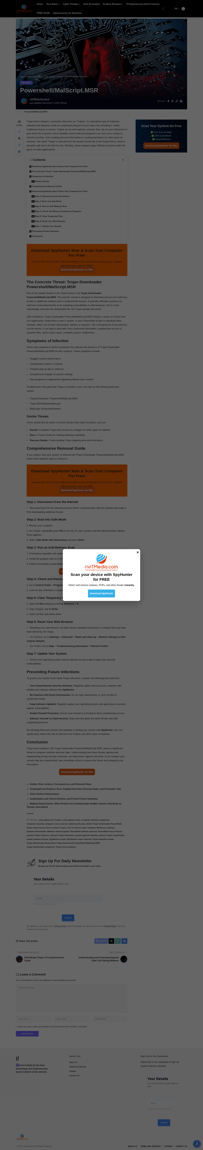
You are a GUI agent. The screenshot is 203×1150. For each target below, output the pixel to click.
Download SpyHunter (101, 593)
